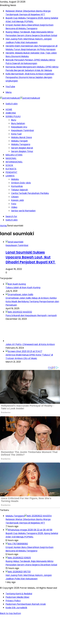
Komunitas (17, 186)
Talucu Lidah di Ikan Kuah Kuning (23, 287)
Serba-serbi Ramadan (23, 210)
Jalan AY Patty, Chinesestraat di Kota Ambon (30, 344)
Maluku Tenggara (20, 144)
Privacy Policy (13, 600)
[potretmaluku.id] (20, 98)
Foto (13, 203)
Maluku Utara (14, 154)
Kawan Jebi (17, 200)
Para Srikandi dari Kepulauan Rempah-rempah (31, 315)
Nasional (11, 158)
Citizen (15, 196)
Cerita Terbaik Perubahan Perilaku (30, 193)
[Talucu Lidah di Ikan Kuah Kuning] (16, 284)
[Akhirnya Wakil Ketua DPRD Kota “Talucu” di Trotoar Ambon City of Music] (24, 351)
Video (14, 207)
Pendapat (11, 172)
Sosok (9, 165)
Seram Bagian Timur (22, 151)
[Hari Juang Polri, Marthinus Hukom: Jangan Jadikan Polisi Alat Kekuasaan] (18, 571)
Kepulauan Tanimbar (22, 130)
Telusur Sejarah (19, 189)
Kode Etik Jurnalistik (16, 607)
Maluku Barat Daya (21, 137)
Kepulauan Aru (19, 126)
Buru (13, 120)
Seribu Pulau (13, 116)
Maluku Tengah (19, 140)
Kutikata (11, 168)
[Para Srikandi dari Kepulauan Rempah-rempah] (19, 312)
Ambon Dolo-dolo (21, 182)
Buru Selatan (18, 123)
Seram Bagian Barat (22, 147)
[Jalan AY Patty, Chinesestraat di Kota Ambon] (21, 340)
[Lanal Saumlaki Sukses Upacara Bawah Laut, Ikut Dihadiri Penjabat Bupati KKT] (14, 241)
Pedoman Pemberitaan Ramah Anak (26, 604)
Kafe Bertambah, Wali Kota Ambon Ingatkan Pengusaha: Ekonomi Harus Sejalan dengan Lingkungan (30, 77)
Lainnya (10, 175)
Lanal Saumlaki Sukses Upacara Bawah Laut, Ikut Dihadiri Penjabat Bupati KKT (31, 257)
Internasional (14, 161)
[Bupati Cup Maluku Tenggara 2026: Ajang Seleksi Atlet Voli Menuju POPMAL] (29, 529)
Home (9, 109)
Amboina (11, 113)
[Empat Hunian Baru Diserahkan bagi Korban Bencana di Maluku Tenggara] (17, 543)
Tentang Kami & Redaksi (19, 593)
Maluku (15, 179)
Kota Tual (16, 133)
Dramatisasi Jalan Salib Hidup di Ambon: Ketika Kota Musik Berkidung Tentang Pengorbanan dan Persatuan (32, 301)
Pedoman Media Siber (17, 597)
